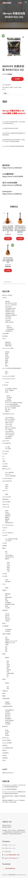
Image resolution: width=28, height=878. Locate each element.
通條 (8, 668)
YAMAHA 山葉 (5, 507)
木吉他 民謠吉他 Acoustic (8, 413)
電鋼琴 (6, 521)
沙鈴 (6, 646)
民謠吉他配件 (8, 84)
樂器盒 (6, 353)
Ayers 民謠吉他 (8, 429)
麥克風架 (7, 357)
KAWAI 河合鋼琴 (6, 501)
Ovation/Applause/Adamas (8, 378)
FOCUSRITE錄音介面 (7, 532)
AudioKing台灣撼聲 (7, 742)
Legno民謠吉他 (8, 436)
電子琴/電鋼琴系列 (9, 710)
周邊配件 (7, 411)
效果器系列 (7, 722)
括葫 (6, 637)
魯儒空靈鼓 (5, 758)
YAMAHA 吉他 (8, 424)
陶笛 (6, 648)
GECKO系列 (8, 318)
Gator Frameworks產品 (7, 348)
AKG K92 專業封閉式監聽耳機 (9, 789)
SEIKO (4, 584)
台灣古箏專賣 (5, 333)
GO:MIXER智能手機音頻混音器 (12, 406)
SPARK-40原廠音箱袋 (10, 476)
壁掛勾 (6, 365)
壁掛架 (6, 372)
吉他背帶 (7, 711)
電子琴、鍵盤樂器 (9, 390)
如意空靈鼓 (5, 336)
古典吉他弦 (7, 619)
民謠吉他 (7, 87)
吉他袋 (6, 579)
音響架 (6, 360)
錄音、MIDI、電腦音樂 (10, 408)
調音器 (4, 696)
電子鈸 (8, 395)
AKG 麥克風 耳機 (6, 443)
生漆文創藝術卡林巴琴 (10, 308)
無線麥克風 (7, 342)
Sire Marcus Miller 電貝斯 (8, 376)
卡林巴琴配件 (8, 317)
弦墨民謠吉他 (8, 438)
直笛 (6, 649)
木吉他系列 (7, 713)
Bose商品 (4, 573)
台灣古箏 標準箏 (9, 555)
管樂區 (4, 654)
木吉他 (6, 484)
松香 (8, 686)
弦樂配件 (7, 683)
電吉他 (6, 486)
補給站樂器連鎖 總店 (10, 868)
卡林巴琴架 (7, 320)
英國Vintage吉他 (9, 422)
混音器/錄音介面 (9, 522)
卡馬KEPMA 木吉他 (9, 433)
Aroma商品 (5, 463)
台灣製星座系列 (9, 331)
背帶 (6, 373)
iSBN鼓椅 (7, 607)
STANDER (4, 527)
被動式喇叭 (7, 515)
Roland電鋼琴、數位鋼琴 (11, 388)
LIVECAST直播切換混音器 (11, 404)
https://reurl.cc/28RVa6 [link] (12, 185)
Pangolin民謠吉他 (9, 431)
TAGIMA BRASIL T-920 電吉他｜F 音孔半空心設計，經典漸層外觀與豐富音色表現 (13, 786)
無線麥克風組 (8, 345)
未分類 (4, 760)
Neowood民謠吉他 (9, 421)
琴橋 (8, 688)
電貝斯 (6, 494)
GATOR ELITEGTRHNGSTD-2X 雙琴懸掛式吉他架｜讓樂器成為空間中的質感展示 (13, 792)
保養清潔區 (5, 691)
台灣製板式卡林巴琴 (10, 311)
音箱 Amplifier (5, 737)
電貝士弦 (7, 617)
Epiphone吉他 (5, 440)
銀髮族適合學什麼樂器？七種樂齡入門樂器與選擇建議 (13, 796)
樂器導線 (7, 702)
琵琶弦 (8, 569)
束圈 (8, 661)
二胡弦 (8, 571)
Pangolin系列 (8, 306)
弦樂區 (4, 679)
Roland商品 (5, 385)
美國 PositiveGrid (6, 468)
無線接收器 (7, 594)
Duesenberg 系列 (6, 496)
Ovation (7, 382)
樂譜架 (6, 359)
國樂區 (4, 548)
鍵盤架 (6, 362)
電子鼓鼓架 (9, 397)
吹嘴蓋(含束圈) (10, 673)
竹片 (8, 676)
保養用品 (9, 669)
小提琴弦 (7, 620)
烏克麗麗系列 (8, 718)
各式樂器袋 (7, 724)
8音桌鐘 (7, 639)
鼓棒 (6, 595)
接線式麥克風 (8, 344)
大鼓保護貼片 (8, 602)
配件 (6, 364)
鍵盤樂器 (7, 519)
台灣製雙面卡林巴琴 (10, 313)
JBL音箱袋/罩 (8, 629)
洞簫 (6, 551)
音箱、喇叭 (7, 409)
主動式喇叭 (7, 514)
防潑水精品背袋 (10, 329)
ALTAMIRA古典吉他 (7, 478)
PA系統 (7, 512)
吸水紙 (8, 664)
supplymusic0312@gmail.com (11, 858)
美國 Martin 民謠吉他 (10, 419)
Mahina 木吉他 (8, 426)
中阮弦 (8, 564)
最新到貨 (4, 750)
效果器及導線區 (6, 698)
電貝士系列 (7, 717)
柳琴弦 (8, 567)
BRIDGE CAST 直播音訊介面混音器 (13, 402)
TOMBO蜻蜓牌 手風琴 (7, 748)
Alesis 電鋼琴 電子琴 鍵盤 (11, 539)
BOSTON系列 (5, 451)
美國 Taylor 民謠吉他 (7, 295)
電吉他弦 (7, 615)
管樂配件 (7, 657)
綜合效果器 (7, 581)
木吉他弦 (16, 87)
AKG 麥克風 (8, 448)
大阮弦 (8, 566)
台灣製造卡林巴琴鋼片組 (11, 315)
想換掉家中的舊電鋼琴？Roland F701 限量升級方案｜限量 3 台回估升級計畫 (13, 801)
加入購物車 (17, 79)
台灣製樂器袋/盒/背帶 (7, 706)
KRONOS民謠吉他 (9, 434)
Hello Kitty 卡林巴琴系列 (11, 305)
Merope (4, 89)
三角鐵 (6, 644)
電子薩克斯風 (8, 401)
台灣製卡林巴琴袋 (9, 322)
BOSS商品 (4, 576)
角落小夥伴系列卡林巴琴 (11, 303)
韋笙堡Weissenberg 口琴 (11, 641)
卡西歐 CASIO (5, 504)
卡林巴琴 (4, 297)
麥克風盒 (7, 352)
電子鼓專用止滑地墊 (10, 604)
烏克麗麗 (4, 545)
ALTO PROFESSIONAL (8, 525)
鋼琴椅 (6, 606)
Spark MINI (8, 474)
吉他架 (6, 355)
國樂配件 (7, 558)
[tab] (5, 93)
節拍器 (6, 587)
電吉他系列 (7, 715)
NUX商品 (4, 543)
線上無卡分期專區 (6, 740)
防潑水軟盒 (9, 327)
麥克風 (4, 623)
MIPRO (4, 338)
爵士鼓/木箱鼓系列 (9, 720)
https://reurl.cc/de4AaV (12, 168)
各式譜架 (7, 731)
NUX (3, 458)
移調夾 (4, 693)
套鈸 (6, 599)
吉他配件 (11, 87)
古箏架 (6, 730)
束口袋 (8, 325)
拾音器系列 (5, 745)
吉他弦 (19, 87)
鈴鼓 (6, 651)
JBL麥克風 (7, 631)
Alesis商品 (4, 535)
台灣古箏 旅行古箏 (9, 557)
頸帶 (8, 663)
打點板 (6, 600)
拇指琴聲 (7, 301)
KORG (3, 530)
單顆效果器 (7, 704)
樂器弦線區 (5, 610)
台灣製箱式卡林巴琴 (10, 310)
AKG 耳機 (7, 447)
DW (3, 456)
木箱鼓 (4, 461)
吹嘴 (8, 671)
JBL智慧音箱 (5, 626)
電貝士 (6, 488)
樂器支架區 (5, 726)
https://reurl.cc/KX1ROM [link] (12, 176)
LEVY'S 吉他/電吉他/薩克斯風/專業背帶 (11, 368)
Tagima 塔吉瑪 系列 (7, 481)
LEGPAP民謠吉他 (9, 417)
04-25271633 (7, 851)
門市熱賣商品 (5, 753)
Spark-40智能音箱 (9, 472)
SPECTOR (4, 490)
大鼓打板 (9, 399)
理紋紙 (8, 666)
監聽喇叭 (7, 517)
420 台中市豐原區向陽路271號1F (12, 854)
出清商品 (4, 755)
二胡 (6, 553)
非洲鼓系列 (5, 466)
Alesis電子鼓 (8, 540)
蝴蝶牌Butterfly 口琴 (10, 642)
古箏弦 (8, 562)
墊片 (8, 675)
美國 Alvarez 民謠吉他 (10, 428)
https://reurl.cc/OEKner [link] (12, 194)
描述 (5, 93)
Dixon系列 (4, 453)
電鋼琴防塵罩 (8, 597)
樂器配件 (4, 590)
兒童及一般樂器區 (6, 633)
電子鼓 (6, 392)
